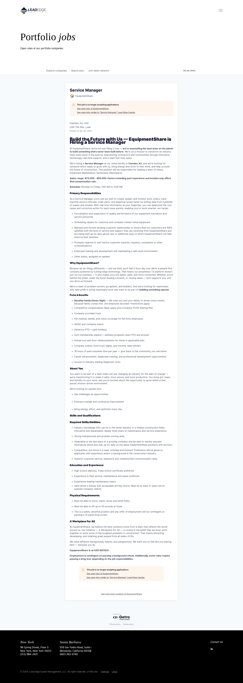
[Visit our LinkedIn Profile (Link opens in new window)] (217, 649)
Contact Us (217, 641)
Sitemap (105, 671)
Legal (114, 671)
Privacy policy (115, 624)
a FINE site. (92, 671)
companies (56, 70)
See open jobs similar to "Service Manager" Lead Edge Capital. (106, 112)
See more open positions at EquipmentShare (121, 594)
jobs (77, 70)
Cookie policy (128, 624)
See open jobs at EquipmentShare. (93, 108)
